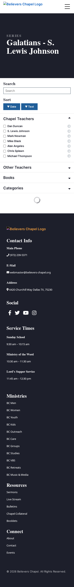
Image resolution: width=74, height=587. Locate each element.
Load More (14, 206)
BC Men (11, 403)
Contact (11, 545)
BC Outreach (14, 431)
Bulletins (12, 506)
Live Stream (14, 499)
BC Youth (12, 417)
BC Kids (11, 424)
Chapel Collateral (17, 513)
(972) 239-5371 (18, 255)
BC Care (11, 439)
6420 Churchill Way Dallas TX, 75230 (30, 289)
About (10, 538)
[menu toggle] (67, 6)
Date (11, 106)
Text (29, 106)
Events (11, 552)
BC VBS (11, 460)
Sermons (12, 492)
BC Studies (13, 453)
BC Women (13, 410)
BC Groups (13, 446)
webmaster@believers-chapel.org (30, 272)
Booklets (12, 521)
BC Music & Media (17, 475)
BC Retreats (14, 467)
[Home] (23, 7)
